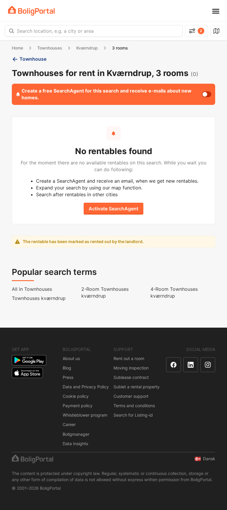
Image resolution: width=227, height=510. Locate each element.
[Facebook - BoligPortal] (173, 364)
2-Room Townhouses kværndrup (105, 292)
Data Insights (75, 443)
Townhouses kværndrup (39, 298)
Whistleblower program (85, 414)
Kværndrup (87, 47)
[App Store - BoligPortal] (27, 373)
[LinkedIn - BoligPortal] (190, 364)
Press (68, 377)
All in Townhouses (32, 289)
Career (69, 424)
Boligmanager (76, 434)
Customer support (131, 396)
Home (17, 47)
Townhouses (49, 47)
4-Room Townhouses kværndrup (174, 292)
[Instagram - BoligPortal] (207, 364)
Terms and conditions (134, 405)
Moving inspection (131, 367)
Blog (67, 367)
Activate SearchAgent (113, 209)
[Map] (216, 31)
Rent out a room (129, 358)
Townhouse (33, 59)
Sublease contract (131, 377)
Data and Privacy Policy (86, 386)
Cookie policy (76, 396)
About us (71, 358)
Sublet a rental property (137, 386)
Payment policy (78, 405)
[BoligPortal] (31, 11)
